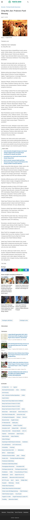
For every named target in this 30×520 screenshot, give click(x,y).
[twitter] (9, 270)
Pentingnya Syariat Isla (7, 469)
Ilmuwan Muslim (16, 431)
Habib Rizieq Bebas (6, 425)
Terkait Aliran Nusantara (8, 485)
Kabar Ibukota (5, 436)
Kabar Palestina (15, 436)
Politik (11, 472)
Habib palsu (15, 422)
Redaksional (5, 474)
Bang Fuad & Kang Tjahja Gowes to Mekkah (12, 400)
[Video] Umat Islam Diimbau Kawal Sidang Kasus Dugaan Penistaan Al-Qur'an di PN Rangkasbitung (18, 354)
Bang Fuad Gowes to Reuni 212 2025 (11, 409)
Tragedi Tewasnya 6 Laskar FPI (20, 496)
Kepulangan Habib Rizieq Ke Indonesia (11, 441)
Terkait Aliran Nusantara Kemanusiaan (11, 488)
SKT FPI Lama (5, 480)
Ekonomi (25, 417)
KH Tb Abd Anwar (17, 444)
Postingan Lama (24, 320)
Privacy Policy (10, 512)
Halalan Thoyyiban (17, 425)
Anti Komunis (5, 392)
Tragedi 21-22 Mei (6, 496)
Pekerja (23, 455)
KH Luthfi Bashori (6, 444)
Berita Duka (5, 411)
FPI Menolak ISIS (6, 422)
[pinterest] (15, 270)
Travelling (4, 499)
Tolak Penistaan (24, 491)
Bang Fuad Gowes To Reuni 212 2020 (11, 403)
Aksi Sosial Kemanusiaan (8, 389)
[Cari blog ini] (28, 2)
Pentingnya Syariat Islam (21, 469)
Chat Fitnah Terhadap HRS (8, 414)
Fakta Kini (17, 517)
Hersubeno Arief (6, 428)
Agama (15, 387)
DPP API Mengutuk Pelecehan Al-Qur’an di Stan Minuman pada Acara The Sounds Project (18, 345)
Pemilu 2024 (5, 458)
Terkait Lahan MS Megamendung (10, 491)
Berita (23, 409)
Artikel (23, 395)
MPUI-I (3, 452)
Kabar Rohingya (6, 439)
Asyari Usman (5, 398)
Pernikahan (5, 472)
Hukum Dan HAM (6, 431)
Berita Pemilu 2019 (22, 411)
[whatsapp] (20, 270)
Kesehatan (25, 441)
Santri (11, 474)
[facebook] (4, 270)
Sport (12, 480)
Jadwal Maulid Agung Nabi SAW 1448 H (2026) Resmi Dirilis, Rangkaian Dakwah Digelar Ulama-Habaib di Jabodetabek (17, 336)
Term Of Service (18, 512)
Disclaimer (25, 512)
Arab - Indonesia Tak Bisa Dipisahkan (11, 395)
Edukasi (18, 417)
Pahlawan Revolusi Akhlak (8, 455)
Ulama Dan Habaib (13, 499)
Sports (17, 480)
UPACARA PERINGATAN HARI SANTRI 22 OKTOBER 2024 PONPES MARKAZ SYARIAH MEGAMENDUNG (18, 373)
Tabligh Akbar (24, 480)
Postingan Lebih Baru (7, 320)
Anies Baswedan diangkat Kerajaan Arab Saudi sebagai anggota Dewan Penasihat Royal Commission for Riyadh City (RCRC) (15, 152)
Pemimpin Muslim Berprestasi (17, 458)
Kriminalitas (5, 447)
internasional (11, 433)
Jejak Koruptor (20, 433)
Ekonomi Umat (5, 420)
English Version (14, 420)
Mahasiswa (21, 450)
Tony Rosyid (18, 493)
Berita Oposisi (13, 411)
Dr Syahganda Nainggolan (8, 417)
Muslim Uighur (10, 452)
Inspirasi (4, 433)
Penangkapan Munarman (8, 466)
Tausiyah (4, 483)
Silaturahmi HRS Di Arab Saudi (17, 477)
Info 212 (24, 431)
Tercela (17, 483)
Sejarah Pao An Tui (19, 474)
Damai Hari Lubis (21, 414)
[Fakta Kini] (15, 2)
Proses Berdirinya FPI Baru (21, 472)
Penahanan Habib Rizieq (8, 461)
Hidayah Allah (15, 428)
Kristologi (12, 447)
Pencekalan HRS (20, 466)
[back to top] (26, 516)
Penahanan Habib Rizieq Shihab (9, 463)
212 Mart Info (5, 387)
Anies (17, 389)
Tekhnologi (11, 483)
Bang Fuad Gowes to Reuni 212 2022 (11, 406)
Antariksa (23, 389)
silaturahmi (4, 477)
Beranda (4, 512)
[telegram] (26, 270)
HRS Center (23, 428)
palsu (18, 455)
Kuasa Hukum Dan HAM (8, 450)
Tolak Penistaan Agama (7, 493)
